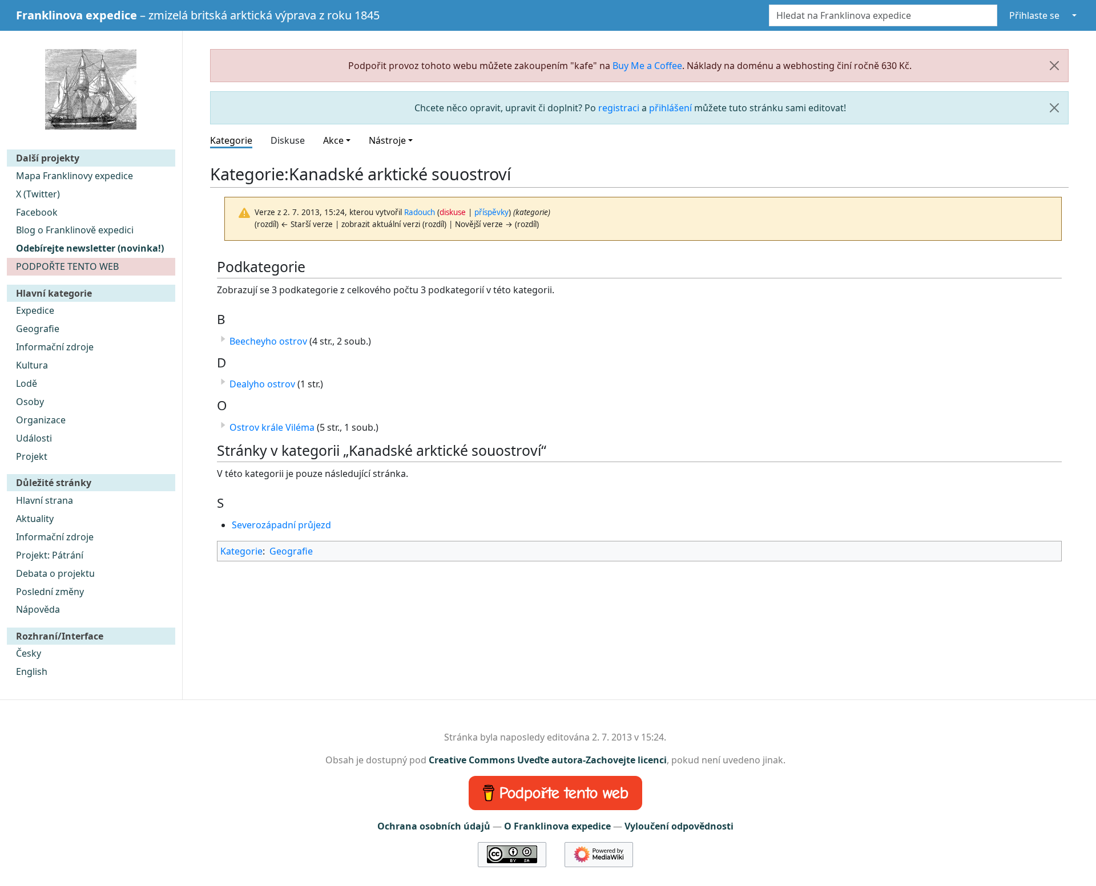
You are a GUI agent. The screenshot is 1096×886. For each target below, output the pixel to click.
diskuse (453, 212)
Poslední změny (50, 591)
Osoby (30, 401)
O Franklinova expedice (557, 826)
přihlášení (670, 108)
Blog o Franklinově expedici (75, 230)
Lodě (26, 383)
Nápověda (38, 609)
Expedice (35, 310)
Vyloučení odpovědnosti (679, 826)
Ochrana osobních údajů (433, 826)
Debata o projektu (55, 573)
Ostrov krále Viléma (272, 427)
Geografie (37, 328)
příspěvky (491, 212)
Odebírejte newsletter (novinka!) (90, 248)
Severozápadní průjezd (281, 525)
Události (34, 438)
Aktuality (35, 518)
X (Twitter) (38, 194)
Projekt (31, 456)
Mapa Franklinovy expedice (74, 175)
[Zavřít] (1054, 66)
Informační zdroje (55, 347)
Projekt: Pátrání (49, 555)
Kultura (32, 365)
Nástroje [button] (387, 140)
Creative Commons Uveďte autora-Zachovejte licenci (548, 760)
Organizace (41, 420)
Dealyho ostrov (262, 384)
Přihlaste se (1034, 15)
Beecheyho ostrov (268, 341)
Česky (28, 653)
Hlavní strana (44, 500)
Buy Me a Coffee (647, 65)
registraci (618, 108)
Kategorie (231, 140)
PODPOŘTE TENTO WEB (67, 266)
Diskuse (288, 140)
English (31, 671)
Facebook (37, 212)
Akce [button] (333, 140)
